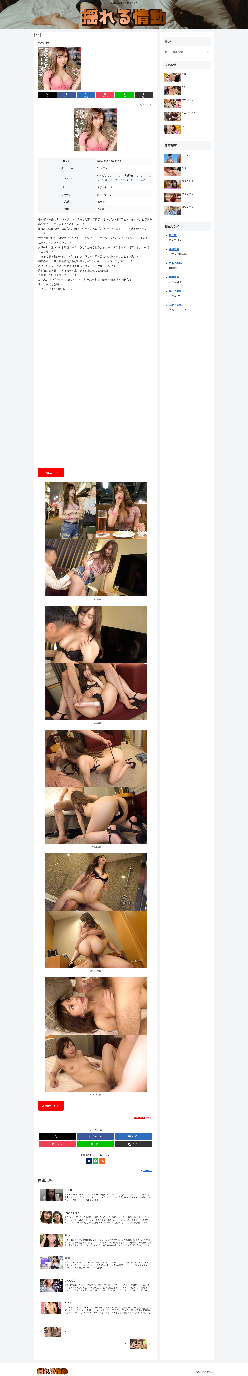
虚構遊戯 (174, 277)
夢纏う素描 (175, 305)
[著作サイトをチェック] (89, 1161)
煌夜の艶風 (175, 291)
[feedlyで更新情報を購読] (95, 1161)
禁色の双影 (175, 263)
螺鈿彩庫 (174, 249)
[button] (144, 95)
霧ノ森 (173, 235)
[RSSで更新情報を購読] (102, 1161)
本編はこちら (51, 472)
